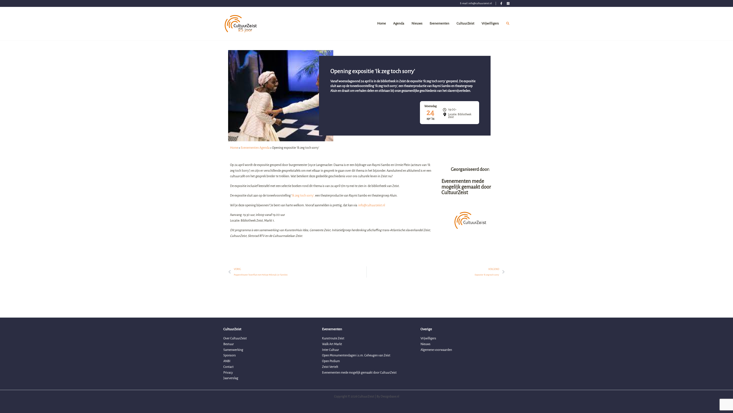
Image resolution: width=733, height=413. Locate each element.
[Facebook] (501, 3)
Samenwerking (233, 350)
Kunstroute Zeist (333, 338)
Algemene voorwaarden (436, 350)
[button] (508, 24)
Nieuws (425, 344)
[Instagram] (508, 3)
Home (234, 148)
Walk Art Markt (332, 344)
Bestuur (228, 344)
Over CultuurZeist (235, 338)
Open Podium (331, 361)
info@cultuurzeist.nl (480, 3)
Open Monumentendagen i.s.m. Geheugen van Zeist (356, 355)
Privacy (228, 372)
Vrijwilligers (428, 338)
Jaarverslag (230, 378)
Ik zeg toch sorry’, (303, 195)
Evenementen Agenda (255, 148)
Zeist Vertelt (330, 367)
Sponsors (229, 355)
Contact (228, 367)
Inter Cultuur (330, 350)
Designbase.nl (390, 396)
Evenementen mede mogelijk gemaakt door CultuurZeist (359, 372)
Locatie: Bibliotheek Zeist (459, 116)
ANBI (226, 361)
